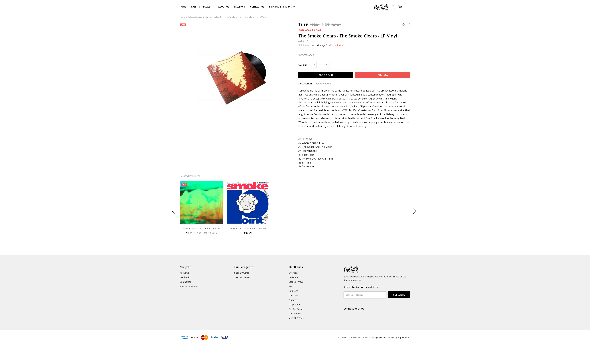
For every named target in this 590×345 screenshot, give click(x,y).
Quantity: (302, 64)
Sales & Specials (201, 6)
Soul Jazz (293, 290)
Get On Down (296, 309)
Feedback (239, 6)
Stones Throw (296, 281)
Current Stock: (306, 54)
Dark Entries (295, 313)
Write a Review (336, 45)
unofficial (293, 272)
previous (173, 211)
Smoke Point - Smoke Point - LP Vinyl (247, 228)
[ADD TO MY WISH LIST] (217, 192)
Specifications (324, 83)
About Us (223, 6)
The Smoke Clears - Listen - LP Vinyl (201, 228)
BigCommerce (380, 337)
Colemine (293, 277)
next (414, 211)
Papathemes (404, 337)
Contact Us (257, 6)
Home (183, 6)
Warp (291, 286)
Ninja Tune (294, 304)
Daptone (293, 295)
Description (305, 83)
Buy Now (201, 217)
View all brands (296, 317)
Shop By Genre (241, 272)
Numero (293, 299)
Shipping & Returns (280, 6)
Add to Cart (201, 211)
